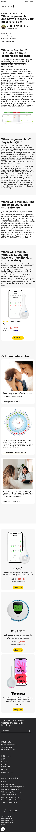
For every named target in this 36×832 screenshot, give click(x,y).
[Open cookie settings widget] (3, 829)
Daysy (6, 324)
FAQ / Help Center (7, 784)
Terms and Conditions (6, 816)
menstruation (6, 232)
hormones (20, 234)
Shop (3, 759)
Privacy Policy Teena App (7, 822)
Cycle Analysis (6, 769)
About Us (4, 764)
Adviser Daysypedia (8, 36)
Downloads (5, 767)
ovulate (4, 73)
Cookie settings (7, 772)
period (3, 160)
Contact (4, 781)
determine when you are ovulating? (13, 63)
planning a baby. (18, 216)
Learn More (5, 33)
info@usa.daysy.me (8, 749)
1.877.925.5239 (6, 747)
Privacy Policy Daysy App (7, 820)
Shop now (18, 587)
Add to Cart (18, 338)
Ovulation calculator (8, 39)
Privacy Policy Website (6, 818)
